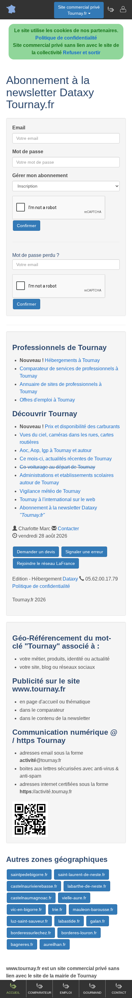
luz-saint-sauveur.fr (29, 921)
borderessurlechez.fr (31, 932)
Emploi (66, 992)
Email (18, 127)
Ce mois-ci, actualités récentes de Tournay (66, 458)
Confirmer (26, 225)
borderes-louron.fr (79, 932)
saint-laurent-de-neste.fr (81, 874)
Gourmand (92, 992)
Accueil (13, 992)
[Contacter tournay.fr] (123, 9)
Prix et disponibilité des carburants (82, 426)
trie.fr (57, 909)
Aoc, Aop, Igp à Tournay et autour (55, 450)
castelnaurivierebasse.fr (34, 886)
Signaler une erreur (84, 551)
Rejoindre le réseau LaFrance (46, 563)
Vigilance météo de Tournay (50, 491)
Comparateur (39, 992)
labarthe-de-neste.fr (87, 886)
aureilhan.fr (55, 944)
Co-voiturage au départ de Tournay (57, 467)
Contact (119, 992)
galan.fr (97, 921)
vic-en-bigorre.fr (26, 909)
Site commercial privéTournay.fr (79, 10)
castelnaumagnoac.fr (31, 897)
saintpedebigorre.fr (29, 874)
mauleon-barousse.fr (93, 909)
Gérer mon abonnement (40, 175)
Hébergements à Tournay (72, 360)
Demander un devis (36, 551)
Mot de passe (27, 151)
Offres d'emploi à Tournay (47, 399)
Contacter (68, 528)
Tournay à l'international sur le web (57, 499)
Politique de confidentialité (66, 37)
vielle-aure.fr (74, 897)
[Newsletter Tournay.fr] (110, 9)
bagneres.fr (22, 944)
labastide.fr (69, 921)
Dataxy (70, 578)
